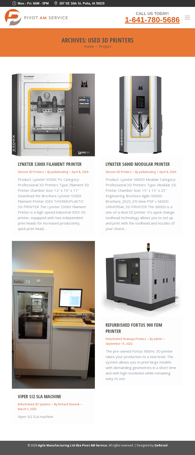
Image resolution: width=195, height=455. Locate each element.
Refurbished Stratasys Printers (126, 339)
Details (66, 115)
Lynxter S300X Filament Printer (50, 164)
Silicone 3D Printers (31, 172)
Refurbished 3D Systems (34, 404)
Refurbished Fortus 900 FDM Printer (134, 328)
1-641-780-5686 (152, 19)
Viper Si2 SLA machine (39, 396)
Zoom (53, 115)
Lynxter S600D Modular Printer (138, 164)
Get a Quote (40, 115)
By (57, 172)
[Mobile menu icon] (187, 17)
